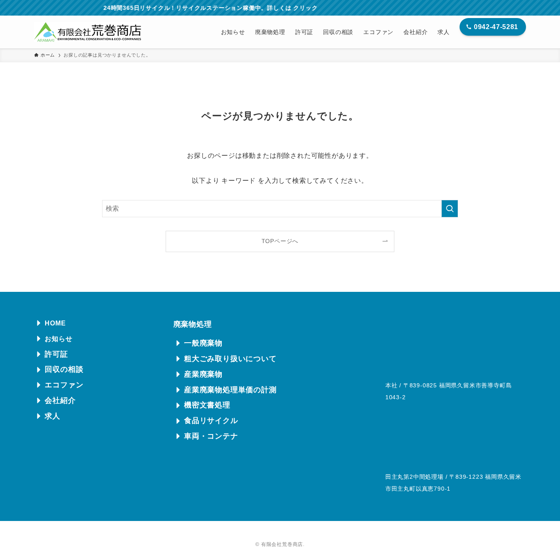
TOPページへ (280, 241)
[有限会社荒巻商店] (87, 32)
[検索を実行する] (450, 208)
